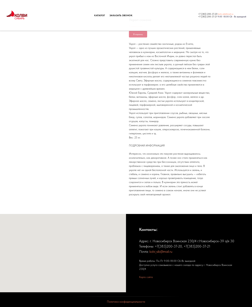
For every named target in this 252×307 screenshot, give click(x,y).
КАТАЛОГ (99, 15)
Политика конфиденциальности (126, 301)
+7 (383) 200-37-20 (207, 14)
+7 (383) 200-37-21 (207, 16)
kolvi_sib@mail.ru (225, 14)
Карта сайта (146, 277)
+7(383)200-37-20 (168, 246)
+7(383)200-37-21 (197, 246)
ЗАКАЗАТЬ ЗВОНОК (121, 15)
